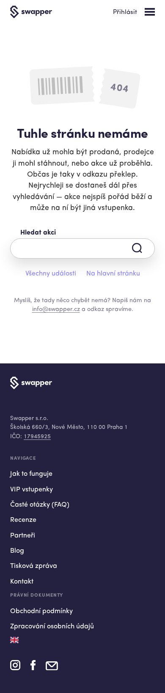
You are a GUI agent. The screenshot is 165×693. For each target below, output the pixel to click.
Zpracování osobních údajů (52, 626)
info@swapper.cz (56, 309)
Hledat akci (38, 232)
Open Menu (150, 12)
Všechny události (50, 273)
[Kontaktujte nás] (52, 668)
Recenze (23, 520)
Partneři (22, 535)
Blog (17, 551)
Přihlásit (125, 12)
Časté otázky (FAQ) (39, 505)
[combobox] (82, 248)
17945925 (37, 436)
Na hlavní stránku (113, 273)
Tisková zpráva (33, 566)
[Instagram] (15, 668)
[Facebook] (33, 668)
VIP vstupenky (31, 489)
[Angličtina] (14, 640)
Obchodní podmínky (41, 611)
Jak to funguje (31, 474)
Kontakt (21, 581)
